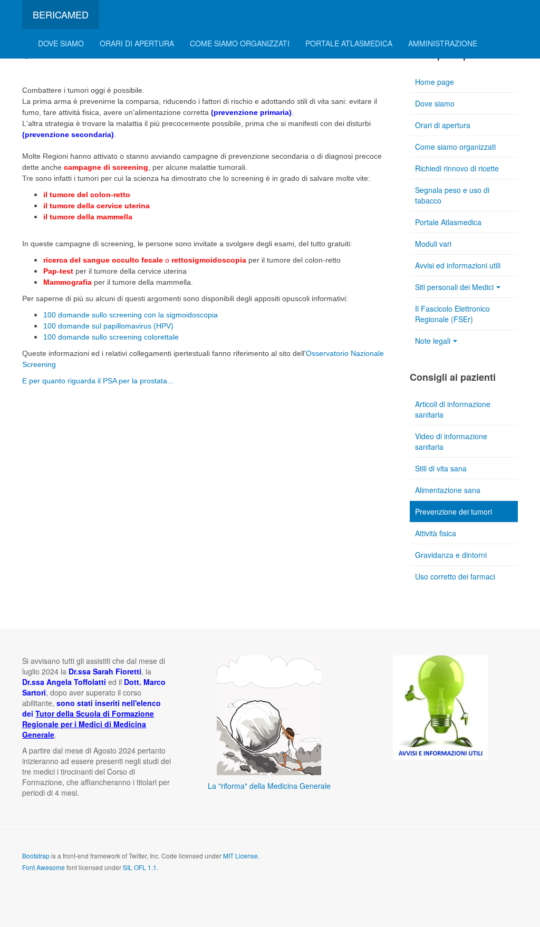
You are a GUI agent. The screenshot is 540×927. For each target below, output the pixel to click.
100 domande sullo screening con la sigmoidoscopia (130, 315)
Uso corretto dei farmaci (455, 576)
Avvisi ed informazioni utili (457, 265)
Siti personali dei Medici (454, 287)
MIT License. (241, 855)
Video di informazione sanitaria (451, 441)
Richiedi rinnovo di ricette (457, 168)
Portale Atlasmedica (348, 43)
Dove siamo (61, 43)
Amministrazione (442, 43)
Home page (434, 81)
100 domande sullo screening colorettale (111, 337)
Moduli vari (433, 243)
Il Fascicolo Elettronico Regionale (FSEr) (452, 313)
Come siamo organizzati (240, 43)
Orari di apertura (137, 43)
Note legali (432, 340)
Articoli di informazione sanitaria (452, 409)
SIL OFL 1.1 (140, 867)
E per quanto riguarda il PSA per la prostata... (97, 380)
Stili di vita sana (441, 468)
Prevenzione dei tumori (453, 511)
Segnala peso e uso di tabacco (452, 195)
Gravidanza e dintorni (451, 554)
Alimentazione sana (447, 490)
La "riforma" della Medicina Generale (269, 785)
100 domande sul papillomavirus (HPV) (108, 326)
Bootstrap (36, 855)
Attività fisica (435, 533)
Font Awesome (43, 867)
